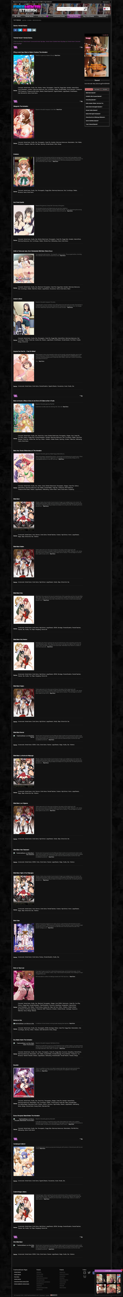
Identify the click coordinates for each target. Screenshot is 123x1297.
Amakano (16, 154)
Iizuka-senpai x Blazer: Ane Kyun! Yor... (95, 103)
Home (18, 16)
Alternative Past (46, 1106)
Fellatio (56, 89)
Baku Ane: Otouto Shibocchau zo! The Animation (27, 450)
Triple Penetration (44, 1005)
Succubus (50, 1104)
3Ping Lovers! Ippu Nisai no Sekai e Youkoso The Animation (30, 52)
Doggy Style (63, 87)
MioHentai (62, 1278)
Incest (65, 386)
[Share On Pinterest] (25, 30)
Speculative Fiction (33, 1104)
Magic (19, 536)
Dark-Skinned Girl (22, 93)
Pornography (50, 87)
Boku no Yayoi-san (18, 968)
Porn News (16, 1276)
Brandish (15, 1065)
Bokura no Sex (17, 1020)
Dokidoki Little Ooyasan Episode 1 (94, 96)
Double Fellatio (62, 89)
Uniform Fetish (53, 489)
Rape (23, 536)
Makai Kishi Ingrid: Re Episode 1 (93, 113)
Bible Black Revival (18, 732)
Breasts (42, 91)
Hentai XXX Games (64, 1274)
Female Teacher (65, 1055)
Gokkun (26, 437)
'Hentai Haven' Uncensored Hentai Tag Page (34, 41)
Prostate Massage (56, 1053)
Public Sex (31, 340)
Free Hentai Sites (40, 1279)
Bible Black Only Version (20, 639)
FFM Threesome (22, 91)
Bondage (60, 627)
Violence (36, 536)
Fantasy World (37, 1106)
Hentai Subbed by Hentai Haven (21, 1284)
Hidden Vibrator (55, 439)
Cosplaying (71, 489)
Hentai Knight (63, 1281)
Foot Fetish (73, 340)
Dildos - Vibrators (45, 439)
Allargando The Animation (20, 106)
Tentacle (71, 1055)
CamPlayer (39, 1285)
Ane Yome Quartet (18, 202)
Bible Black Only (18, 593)
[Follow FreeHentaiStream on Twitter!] (89, 1272)
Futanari (59, 534)
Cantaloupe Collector (19, 1144)
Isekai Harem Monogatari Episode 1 (94, 106)
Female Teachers (51, 534)
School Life (25, 341)
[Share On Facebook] (15, 30)
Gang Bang (58, 1005)
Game (29, 93)
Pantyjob (20, 439)
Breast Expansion (48, 91)
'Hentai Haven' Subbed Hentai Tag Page (55, 41)
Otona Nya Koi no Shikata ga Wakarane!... (95, 117)
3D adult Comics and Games (43, 1281)
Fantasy (40, 87)
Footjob (78, 340)
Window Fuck (47, 241)
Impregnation (65, 1005)
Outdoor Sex (38, 340)
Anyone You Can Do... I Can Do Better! (24, 351)
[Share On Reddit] (29, 30)
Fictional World (29, 1106)
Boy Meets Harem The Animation (22, 1040)
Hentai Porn (62, 1272)
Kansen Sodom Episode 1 (92, 110)
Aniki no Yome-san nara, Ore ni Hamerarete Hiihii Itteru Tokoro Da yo (32, 251)
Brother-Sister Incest (43, 239)
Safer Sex (32, 144)
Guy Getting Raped (22, 1104)
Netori (68, 288)
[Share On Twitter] (20, 30)
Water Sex (34, 288)
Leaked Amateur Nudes (42, 1287)
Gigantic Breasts (58, 91)
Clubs (37, 744)
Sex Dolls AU (39, 1289)
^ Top (81, 47)
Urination (67, 439)
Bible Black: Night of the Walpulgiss (23, 873)
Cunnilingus (51, 89)
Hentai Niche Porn (64, 1279)
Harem (44, 87)
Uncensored (21, 386)
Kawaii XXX (102, 16)
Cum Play (20, 437)
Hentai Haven (27, 87)
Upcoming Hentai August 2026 (21, 1281)
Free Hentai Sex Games (42, 1278)
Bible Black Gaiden (18, 546)
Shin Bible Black (18, 1242)
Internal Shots (75, 87)
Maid (55, 144)
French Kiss (41, 435)
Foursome (51, 1005)
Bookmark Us (106, 2)
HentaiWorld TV (40, 1283)
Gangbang (38, 629)
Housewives (53, 288)
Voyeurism (74, 1009)
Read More (57, 55)
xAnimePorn (62, 1276)
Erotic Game (34, 93)
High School (64, 534)
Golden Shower (61, 1009)
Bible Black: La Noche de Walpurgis (23, 755)
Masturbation (71, 142)
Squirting (43, 144)
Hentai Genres (74, 16)
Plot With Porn (74, 1128)
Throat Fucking (38, 1007)
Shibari (56, 1028)
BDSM (55, 627)
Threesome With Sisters (33, 91)
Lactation (30, 89)
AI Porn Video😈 (43, 16)
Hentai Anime (39, 1276)
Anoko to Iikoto (17, 299)
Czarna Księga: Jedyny (19, 1192)
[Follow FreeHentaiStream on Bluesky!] (84, 1276)
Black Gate (16, 920)
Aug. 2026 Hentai (88, 16)
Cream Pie (56, 87)
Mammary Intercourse (38, 89)
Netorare (34, 1010)
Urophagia (68, 1009)
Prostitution (21, 144)
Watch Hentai (63, 1287)
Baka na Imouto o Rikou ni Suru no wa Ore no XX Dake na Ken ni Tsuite (33, 401)
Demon (45, 1104)
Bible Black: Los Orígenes (20, 803)
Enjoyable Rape (72, 1102)
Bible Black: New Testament (21, 850)
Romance (20, 192)
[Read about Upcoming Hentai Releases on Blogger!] (84, 1272)
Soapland (27, 144)
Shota (50, 1029)
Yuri (30, 629)
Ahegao (68, 435)
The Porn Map (39, 1274)
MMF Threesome (47, 1009)
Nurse (25, 1010)
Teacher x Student (28, 1055)
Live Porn (24, 20)
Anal (72, 435)
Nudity (33, 87)
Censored (20, 87)
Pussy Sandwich (71, 89)
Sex (36, 87)
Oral (46, 89)
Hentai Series (29, 16)
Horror (69, 534)
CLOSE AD (105, 35)
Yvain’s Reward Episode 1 (92, 124)
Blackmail (40, 287)
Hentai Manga (17, 1272)
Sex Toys (38, 439)
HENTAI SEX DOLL (36, 20)
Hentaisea (38, 1272)
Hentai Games (17, 1274)
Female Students (43, 386)
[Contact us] (34, 30)
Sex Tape (37, 144)
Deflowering (54, 241)
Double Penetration (40, 437)
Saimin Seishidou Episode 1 (92, 120)
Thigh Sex (55, 487)
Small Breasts (73, 91)
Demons (37, 534)
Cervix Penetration (22, 89)
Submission (66, 1003)
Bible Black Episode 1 (91, 92)
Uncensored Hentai (59, 16)
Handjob (69, 87)
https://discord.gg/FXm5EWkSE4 (101, 83)
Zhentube (62, 1285)
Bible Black (16, 499)
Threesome (79, 89)
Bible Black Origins (18, 686)
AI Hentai (29, 20)
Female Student (50, 144)
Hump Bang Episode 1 (91, 99)
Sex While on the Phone (24, 1009)
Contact (47, 1295)
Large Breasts (66, 91)
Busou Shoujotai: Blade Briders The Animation (26, 1115)
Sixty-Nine (79, 437)
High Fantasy (56, 1104)
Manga (59, 144)
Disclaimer (42, 1295)
